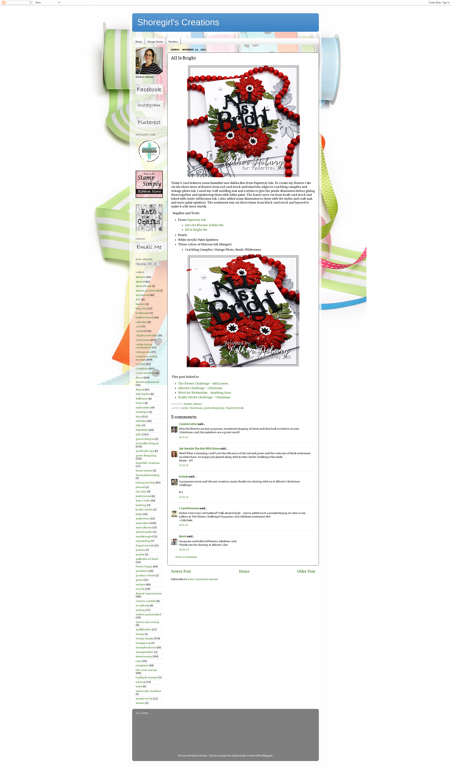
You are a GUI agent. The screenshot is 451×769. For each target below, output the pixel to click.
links (139, 514)
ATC (138, 299)
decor (139, 377)
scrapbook (142, 605)
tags (138, 661)
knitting (141, 505)
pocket (140, 554)
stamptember (144, 652)
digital (140, 389)
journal (140, 487)
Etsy (138, 416)
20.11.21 (184, 549)
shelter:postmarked (148, 614)
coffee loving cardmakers (144, 346)
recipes (140, 584)
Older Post (306, 571)
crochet (141, 364)
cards (184, 408)
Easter (140, 403)
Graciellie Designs (147, 443)
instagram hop (145, 482)
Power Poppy (144, 566)
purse (139, 580)
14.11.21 (183, 437)
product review (145, 575)
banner (140, 304)
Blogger (267, 755)
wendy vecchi (144, 698)
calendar (141, 322)
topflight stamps (147, 677)
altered (140, 281)
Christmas (196, 408)
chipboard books (146, 335)
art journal (142, 295)
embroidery (143, 407)
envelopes (142, 412)
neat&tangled (144, 536)
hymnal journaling (148, 475)
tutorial (140, 682)
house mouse (144, 470)
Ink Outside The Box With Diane (199, 448)
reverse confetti (146, 601)
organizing (143, 541)
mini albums (144, 527)
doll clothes (143, 394)
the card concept (146, 670)
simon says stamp (147, 622)
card (138, 326)
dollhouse (142, 398)
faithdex (141, 421)
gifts (139, 434)
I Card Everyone (189, 508)
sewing (140, 610)
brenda (183, 476)
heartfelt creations (148, 463)
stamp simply (144, 638)
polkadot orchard (147, 559)
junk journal (143, 496)
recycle (140, 589)
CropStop (142, 368)
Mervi (182, 536)
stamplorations (146, 647)
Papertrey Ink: (197, 220)
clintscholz (239, 755)
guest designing (214, 408)
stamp (140, 634)
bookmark (142, 313)
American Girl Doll (147, 290)
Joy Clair (141, 491)
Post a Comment (186, 557)
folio (138, 425)
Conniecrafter (188, 424)
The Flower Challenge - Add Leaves (203, 383)
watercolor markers (148, 691)
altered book (144, 286)
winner (140, 703)
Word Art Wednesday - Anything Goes (204, 392)
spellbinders (144, 629)
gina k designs (145, 439)
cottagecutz (143, 352)
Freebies (173, 41)
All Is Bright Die (196, 229)
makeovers (143, 518)
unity (139, 686)
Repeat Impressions (149, 593)
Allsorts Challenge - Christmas (200, 388)
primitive (142, 571)
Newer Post (181, 571)
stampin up (143, 643)
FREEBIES (142, 430)
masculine (142, 523)
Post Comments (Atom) (203, 579)
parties (140, 550)
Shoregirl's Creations (178, 22)
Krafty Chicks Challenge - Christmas (204, 397)
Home (138, 41)
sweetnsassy (144, 656)
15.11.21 (183, 465)
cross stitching (145, 373)
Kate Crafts (143, 500)
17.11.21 (183, 525)
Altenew (141, 277)
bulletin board (144, 317)
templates (142, 665)
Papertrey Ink (234, 408)
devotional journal (147, 382)
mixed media (144, 532)
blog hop (141, 308)
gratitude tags (145, 451)
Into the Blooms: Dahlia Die (204, 225)
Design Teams (155, 41)
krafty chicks (144, 509)
